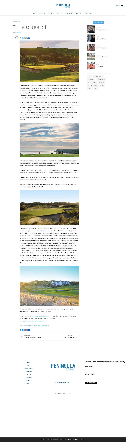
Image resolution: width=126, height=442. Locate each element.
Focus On (98, 55)
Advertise (60, 13)
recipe (102, 85)
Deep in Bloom (101, 39)
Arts (97, 36)
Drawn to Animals (101, 48)
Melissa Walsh (17, 32)
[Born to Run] (91, 65)
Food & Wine (92, 82)
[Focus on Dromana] (91, 56)
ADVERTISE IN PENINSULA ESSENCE (63, 382)
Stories (98, 27)
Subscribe (88, 13)
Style (96, 88)
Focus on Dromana (102, 57)
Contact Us (28, 377)
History (101, 82)
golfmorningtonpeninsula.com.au (39, 316)
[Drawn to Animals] (91, 47)
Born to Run (100, 66)
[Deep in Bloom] (91, 38)
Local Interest (92, 85)
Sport (98, 64)
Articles (50, 13)
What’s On (79, 13)
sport (90, 88)
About (42, 13)
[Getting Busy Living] (91, 29)
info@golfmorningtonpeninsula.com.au (33, 321)
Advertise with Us (29, 368)
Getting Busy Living (102, 30)
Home (35, 13)
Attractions (16, 21)
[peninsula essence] (63, 6)
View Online (69, 13)
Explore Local (101, 79)
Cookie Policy (74, 439)
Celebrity (91, 79)
